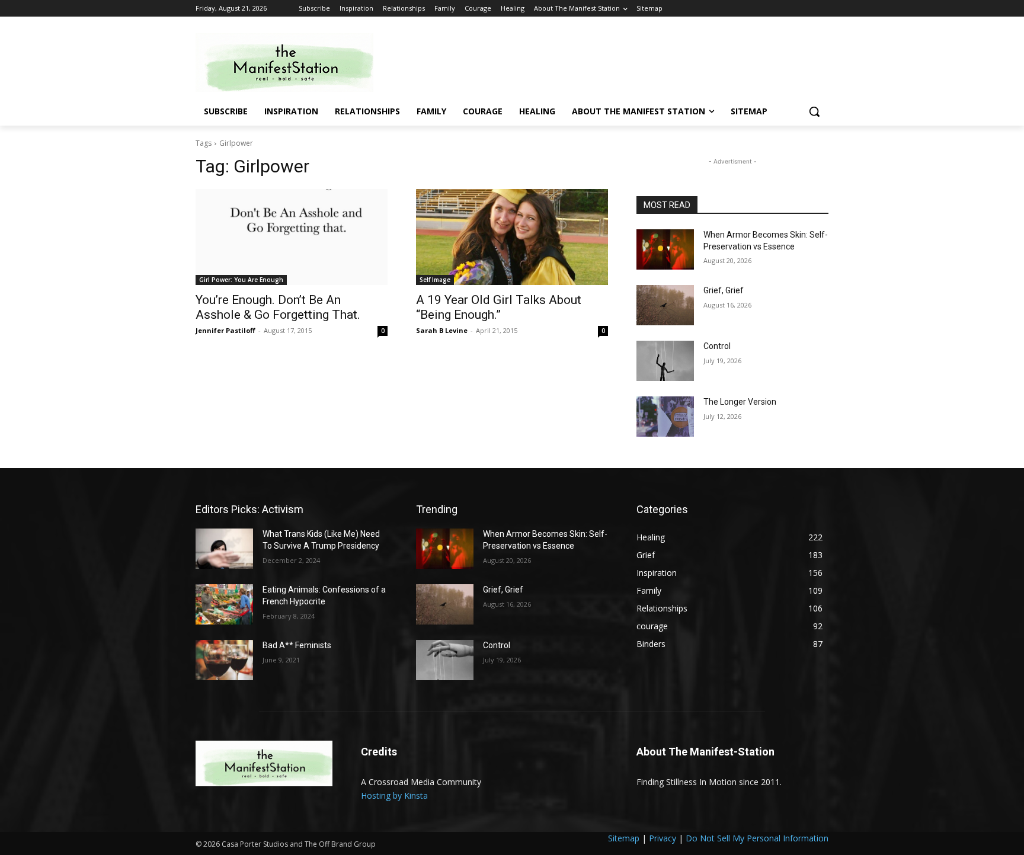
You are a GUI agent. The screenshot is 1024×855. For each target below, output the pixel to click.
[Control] (665, 361)
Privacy (662, 838)
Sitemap (623, 838)
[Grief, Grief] (665, 305)
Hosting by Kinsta (394, 795)
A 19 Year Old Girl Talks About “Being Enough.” (498, 307)
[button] (814, 111)
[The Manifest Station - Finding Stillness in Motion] (290, 62)
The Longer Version (739, 401)
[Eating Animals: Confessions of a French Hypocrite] (224, 604)
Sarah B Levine (442, 330)
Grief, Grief (723, 290)
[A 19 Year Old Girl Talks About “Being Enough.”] (512, 237)
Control (717, 346)
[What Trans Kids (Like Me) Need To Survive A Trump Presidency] (224, 549)
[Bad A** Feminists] (224, 660)
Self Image (435, 280)
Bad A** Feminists (297, 645)
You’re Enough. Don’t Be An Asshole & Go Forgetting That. (278, 307)
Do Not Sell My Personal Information (757, 838)
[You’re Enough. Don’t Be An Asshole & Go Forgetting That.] (292, 237)
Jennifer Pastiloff (225, 330)
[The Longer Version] (665, 416)
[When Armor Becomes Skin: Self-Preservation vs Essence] (665, 249)
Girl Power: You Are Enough (241, 280)
